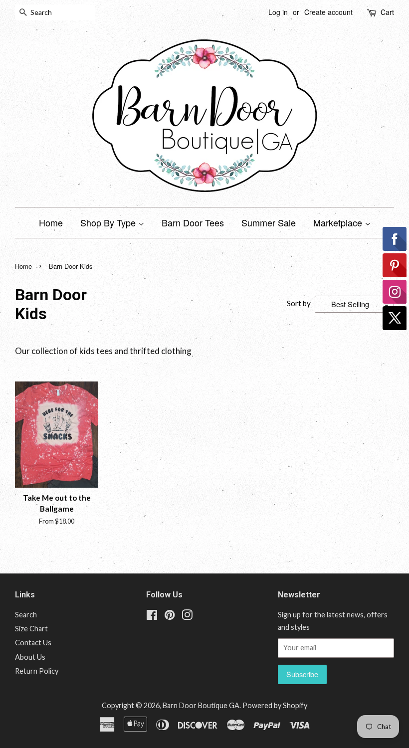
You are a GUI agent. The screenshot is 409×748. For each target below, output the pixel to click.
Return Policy (36, 671)
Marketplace (339, 222)
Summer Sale (268, 222)
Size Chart (31, 628)
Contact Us (33, 642)
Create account (328, 12)
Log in (278, 12)
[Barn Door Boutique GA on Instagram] (187, 616)
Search (26, 614)
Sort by (299, 303)
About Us (30, 657)
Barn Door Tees (193, 222)
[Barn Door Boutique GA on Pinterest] (169, 616)
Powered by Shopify (274, 705)
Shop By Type (109, 222)
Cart (387, 12)
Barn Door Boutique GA (201, 705)
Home (51, 222)
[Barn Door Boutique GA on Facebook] (152, 616)
